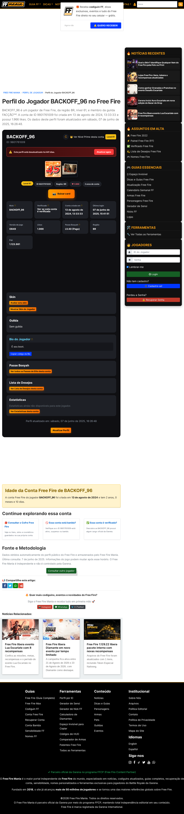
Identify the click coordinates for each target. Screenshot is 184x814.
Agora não (69, 25)
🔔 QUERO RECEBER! (106, 25)
